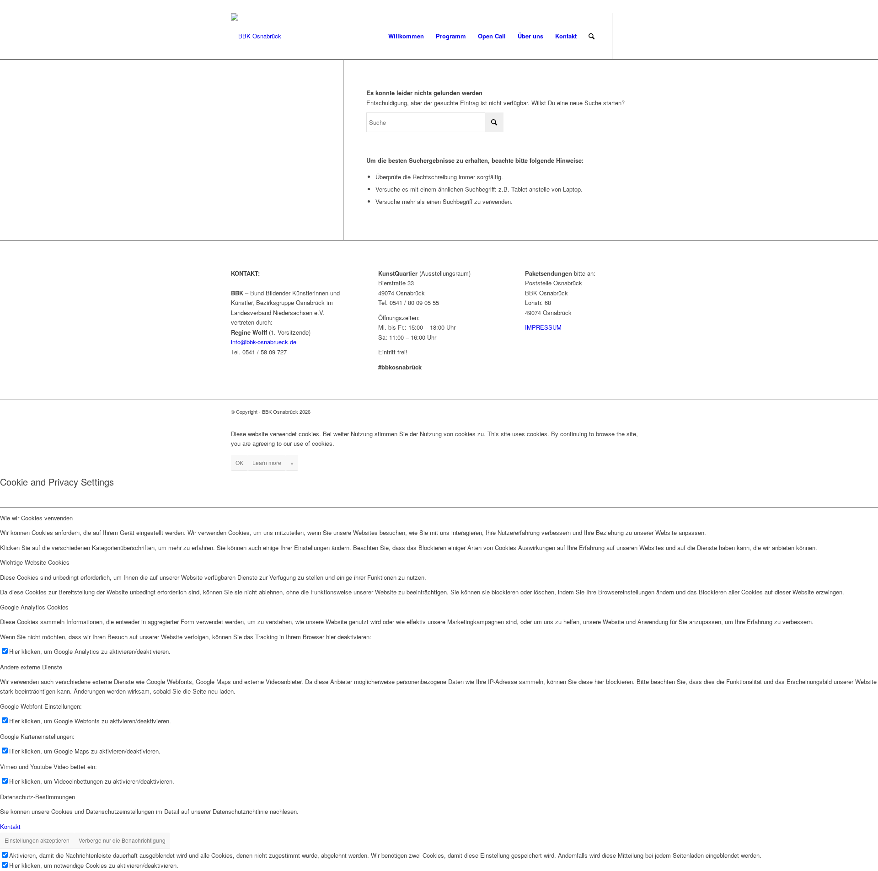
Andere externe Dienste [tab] (31, 667)
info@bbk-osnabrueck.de (263, 341)
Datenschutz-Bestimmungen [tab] (37, 796)
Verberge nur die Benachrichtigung (122, 840)
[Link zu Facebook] (626, 36)
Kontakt (10, 826)
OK (239, 462)
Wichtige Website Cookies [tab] (35, 562)
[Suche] (591, 36)
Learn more (266, 462)
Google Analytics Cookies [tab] (34, 607)
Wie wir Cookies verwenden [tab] (36, 517)
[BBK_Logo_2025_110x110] (256, 36)
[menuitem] (406, 36)
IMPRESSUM (543, 327)
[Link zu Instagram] (640, 36)
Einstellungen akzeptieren (37, 840)
